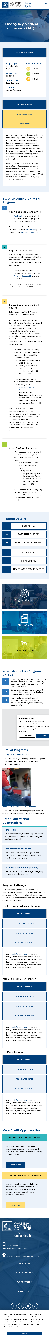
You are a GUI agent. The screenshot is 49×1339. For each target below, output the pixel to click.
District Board (24, 1291)
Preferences (27, 736)
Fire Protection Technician (19, 848)
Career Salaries (28, 552)
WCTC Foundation (24, 1272)
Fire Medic (10, 830)
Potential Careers (28, 534)
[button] (45, 5)
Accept (24, 1334)
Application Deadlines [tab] (25, 114)
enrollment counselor (30, 232)
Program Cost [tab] (24, 124)
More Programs (25, 624)
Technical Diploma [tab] (24, 923)
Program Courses (21, 276)
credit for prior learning (20, 954)
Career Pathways (24, 650)
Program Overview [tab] (24, 104)
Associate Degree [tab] (24, 933)
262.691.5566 (12, 1245)
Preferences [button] (13, 1327)
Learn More (15, 1165)
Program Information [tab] (24, 52)
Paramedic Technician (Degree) (21, 867)
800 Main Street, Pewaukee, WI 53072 (23, 1256)
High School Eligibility (28, 542)
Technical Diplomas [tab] (24, 996)
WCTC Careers (24, 1282)
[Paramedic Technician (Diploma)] (24, 787)
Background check (27, 390)
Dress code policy (26, 387)
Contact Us (28, 526)
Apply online (19, 216)
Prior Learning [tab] (24, 914)
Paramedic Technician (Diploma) (19, 806)
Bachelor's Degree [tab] (24, 943)
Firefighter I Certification (15, 754)
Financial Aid (28, 560)
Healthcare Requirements (28, 569)
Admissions (31, 229)
